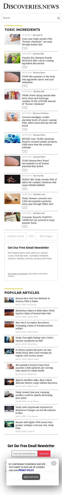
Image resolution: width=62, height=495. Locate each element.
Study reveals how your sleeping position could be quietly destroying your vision (34, 395)
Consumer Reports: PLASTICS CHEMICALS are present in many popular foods (38, 220)
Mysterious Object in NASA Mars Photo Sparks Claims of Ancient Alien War (35, 312)
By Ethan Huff (38, 54)
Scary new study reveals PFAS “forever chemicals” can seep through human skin (37, 42)
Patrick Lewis (33, 386)
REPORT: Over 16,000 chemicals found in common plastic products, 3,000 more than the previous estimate (39, 143)
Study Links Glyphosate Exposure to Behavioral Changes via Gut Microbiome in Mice (36, 410)
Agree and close (31, 477)
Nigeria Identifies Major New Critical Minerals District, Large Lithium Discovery (36, 381)
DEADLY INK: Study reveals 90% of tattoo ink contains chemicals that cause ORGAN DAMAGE (39, 182)
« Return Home (15, 236)
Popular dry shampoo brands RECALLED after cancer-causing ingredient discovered (38, 60)
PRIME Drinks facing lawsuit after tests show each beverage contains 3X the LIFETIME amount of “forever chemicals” (39, 100)
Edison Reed (33, 317)
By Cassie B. (37, 35)
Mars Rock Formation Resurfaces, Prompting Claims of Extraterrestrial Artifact (34, 325)
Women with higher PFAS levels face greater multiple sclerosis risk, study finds (35, 425)
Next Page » (47, 236)
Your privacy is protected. (18, 274)
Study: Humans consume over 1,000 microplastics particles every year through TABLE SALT (37, 201)
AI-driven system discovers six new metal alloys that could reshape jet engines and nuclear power (34, 353)
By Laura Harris (39, 73)
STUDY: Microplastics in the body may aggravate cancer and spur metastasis (38, 79)
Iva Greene (31, 305)
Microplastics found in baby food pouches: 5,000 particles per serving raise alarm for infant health (34, 368)
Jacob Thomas (33, 401)
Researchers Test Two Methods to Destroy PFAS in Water (33, 300)
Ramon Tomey (33, 359)
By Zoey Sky (38, 176)
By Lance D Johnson (41, 113)
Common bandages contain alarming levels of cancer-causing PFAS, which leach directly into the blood (39, 121)
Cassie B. (31, 431)
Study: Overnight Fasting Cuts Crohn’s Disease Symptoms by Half (34, 339)
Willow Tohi (32, 374)
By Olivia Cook (39, 194)
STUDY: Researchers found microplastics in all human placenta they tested (35, 163)
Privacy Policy (26, 470)
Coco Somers (32, 416)
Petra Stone (32, 344)
